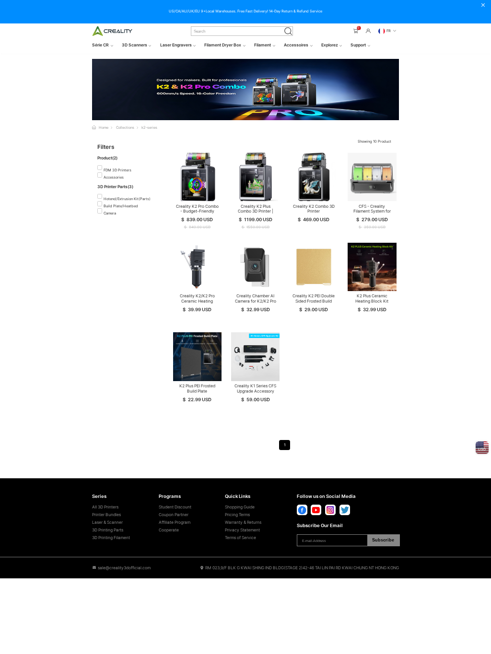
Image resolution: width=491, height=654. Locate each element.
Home (103, 127)
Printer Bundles (106, 514)
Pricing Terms (237, 514)
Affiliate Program (174, 522)
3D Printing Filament (111, 537)
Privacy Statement (242, 530)
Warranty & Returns (243, 522)
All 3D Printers (105, 507)
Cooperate (169, 530)
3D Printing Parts (107, 530)
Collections (125, 127)
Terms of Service (240, 537)
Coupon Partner (173, 514)
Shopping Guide (240, 507)
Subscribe (383, 540)
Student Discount (175, 507)
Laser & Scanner (107, 522)
